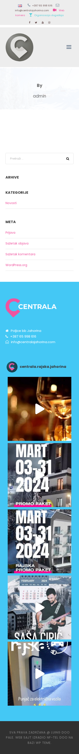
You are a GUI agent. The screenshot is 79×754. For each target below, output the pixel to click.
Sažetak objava (17, 243)
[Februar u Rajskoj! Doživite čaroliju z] (39, 607)
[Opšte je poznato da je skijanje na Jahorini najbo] (39, 475)
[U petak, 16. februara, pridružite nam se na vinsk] (39, 409)
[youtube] (43, 22)
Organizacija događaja (49, 15)
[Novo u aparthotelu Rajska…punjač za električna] (39, 674)
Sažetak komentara (20, 254)
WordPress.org (16, 265)
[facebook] (29, 22)
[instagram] (49, 22)
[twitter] (36, 22)
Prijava (10, 232)
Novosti (11, 203)
